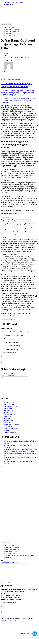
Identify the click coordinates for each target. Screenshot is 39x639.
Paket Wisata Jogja (10, 34)
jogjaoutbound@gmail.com (13, 2)
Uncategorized (9, 430)
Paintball (7, 422)
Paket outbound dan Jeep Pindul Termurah (19, 451)
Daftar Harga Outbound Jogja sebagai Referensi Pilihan (16, 85)
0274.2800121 (9, 4)
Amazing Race (9, 404)
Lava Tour (7, 416)
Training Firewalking (11, 428)
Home (6, 53)
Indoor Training (9, 414)
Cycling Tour (8, 410)
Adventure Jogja (9, 402)
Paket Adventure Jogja (12, 32)
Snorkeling (8, 426)
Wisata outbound (28, 114)
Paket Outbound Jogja (11, 29)
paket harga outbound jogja (16, 93)
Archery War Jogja (14, 98)
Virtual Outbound (10, 432)
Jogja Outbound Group (8, 620)
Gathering (34, 98)
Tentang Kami (9, 27)
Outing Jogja (8, 420)
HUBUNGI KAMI (9, 36)
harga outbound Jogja (12, 91)
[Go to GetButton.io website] (35, 637)
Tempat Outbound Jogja (9, 373)
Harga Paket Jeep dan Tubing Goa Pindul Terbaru (21, 449)
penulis (6, 71)
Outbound (4, 100)
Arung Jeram (25, 98)
